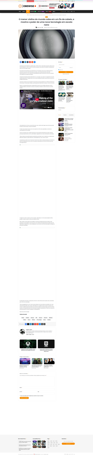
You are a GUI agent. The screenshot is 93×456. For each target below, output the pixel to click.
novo (51, 444)
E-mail (21, 391)
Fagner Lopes (39, 27)
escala (32, 317)
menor (41, 317)
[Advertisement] (37, 117)
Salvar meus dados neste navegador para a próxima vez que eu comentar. (31, 395)
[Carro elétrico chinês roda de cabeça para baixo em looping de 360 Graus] (44, 444)
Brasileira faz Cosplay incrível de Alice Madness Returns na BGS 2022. (68, 129)
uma (45, 319)
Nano (25, 319)
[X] (28, 334)
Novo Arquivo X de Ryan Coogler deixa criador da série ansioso (48, 366)
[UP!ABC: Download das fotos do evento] (61, 135)
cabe (23, 317)
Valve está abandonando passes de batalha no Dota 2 (68, 124)
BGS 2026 (41, 11)
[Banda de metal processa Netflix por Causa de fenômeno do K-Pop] (25, 361)
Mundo (51, 317)
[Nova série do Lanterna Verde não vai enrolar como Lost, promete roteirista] (37, 361)
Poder (34, 319)
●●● (54, 11)
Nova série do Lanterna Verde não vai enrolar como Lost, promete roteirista (37, 366)
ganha (48, 442)
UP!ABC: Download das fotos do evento (68, 134)
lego (54, 442)
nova (29, 319)
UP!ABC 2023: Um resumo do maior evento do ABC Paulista (68, 119)
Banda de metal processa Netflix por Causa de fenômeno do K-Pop (24, 366)
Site (38, 391)
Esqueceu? (71, 67)
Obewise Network (37, 454)
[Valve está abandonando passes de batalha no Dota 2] (61, 124)
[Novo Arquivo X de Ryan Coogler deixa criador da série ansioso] (49, 361)
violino (49, 319)
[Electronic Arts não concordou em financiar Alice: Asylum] (61, 139)
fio (36, 317)
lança (51, 442)
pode (58, 444)
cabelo (27, 317)
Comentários (71, 114)
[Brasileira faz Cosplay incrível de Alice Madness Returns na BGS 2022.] (61, 129)
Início (20, 11)
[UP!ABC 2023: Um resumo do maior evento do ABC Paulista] (61, 120)
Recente (65, 114)
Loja (49, 11)
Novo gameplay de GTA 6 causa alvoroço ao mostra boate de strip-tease (69, 99)
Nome (21, 387)
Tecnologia (39, 319)
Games (23, 11)
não (53, 444)
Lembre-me (61, 69)
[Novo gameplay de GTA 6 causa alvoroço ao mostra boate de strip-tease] (69, 95)
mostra (46, 317)
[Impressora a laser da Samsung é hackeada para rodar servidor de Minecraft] (39, 447)
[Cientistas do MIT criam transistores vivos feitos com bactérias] (61, 95)
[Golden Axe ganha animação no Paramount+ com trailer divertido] (35, 447)
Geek (28, 11)
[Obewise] (27, 6)
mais (56, 442)
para (56, 444)
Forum (33, 11)
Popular (59, 114)
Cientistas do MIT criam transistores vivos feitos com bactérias (61, 99)
